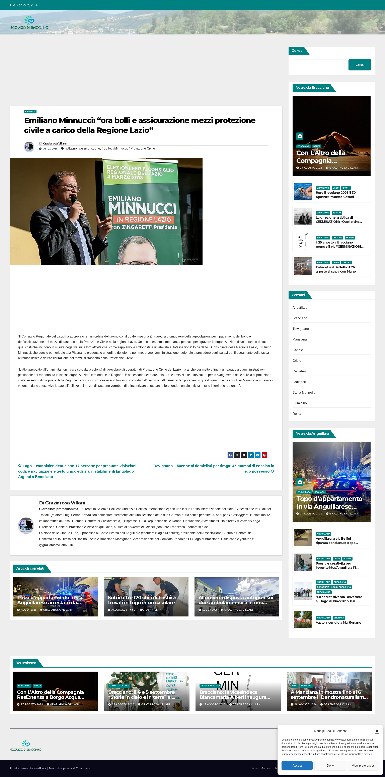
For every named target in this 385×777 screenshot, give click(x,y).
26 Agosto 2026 (306, 704)
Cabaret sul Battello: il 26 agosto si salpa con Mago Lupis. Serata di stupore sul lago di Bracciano (337, 273)
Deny (330, 765)
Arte (294, 686)
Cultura (337, 237)
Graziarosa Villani (54, 143)
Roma (297, 413)
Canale (298, 350)
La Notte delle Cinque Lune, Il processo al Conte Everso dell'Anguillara (89, 533)
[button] (377, 731)
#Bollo (106, 148)
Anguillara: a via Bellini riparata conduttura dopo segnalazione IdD (336, 543)
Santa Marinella (304, 392)
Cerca (297, 50)
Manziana (300, 339)
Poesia (347, 559)
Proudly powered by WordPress (28, 768)
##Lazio (71, 148)
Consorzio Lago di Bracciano (334, 587)
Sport (346, 188)
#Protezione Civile (142, 148)
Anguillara (300, 307)
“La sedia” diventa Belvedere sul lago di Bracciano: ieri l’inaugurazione (339, 601)
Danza (316, 146)
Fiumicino (300, 403)
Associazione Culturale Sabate (224, 533)
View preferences (363, 765)
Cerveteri (299, 371)
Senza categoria (119, 686)
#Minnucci (119, 148)
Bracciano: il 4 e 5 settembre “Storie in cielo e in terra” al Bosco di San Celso (141, 697)
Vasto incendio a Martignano (338, 622)
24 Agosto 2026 (311, 513)
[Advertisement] (130, 76)
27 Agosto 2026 (311, 167)
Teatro (337, 213)
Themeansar (83, 768)
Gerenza (266, 768)
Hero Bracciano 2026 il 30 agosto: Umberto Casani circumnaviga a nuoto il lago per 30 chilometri (338, 199)
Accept (297, 765)
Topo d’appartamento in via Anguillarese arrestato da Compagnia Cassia (49, 602)
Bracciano (304, 146)
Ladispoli (299, 382)
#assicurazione (89, 148)
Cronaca (30, 111)
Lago (336, 188)
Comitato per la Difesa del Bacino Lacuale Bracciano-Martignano (85, 539)
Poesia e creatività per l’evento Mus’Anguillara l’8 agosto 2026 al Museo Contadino (336, 570)
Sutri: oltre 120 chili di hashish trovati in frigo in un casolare (142, 600)
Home (254, 768)
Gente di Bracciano (69, 527)
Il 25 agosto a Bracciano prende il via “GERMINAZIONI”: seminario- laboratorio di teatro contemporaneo (339, 248)
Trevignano (301, 328)
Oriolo (297, 360)
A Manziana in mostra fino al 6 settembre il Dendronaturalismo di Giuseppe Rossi (329, 697)
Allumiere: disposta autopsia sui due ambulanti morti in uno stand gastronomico (236, 602)
